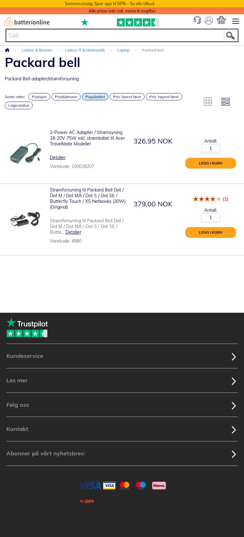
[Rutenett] (208, 101)
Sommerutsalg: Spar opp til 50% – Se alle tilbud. (110, 3)
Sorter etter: (15, 96)
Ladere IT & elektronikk (85, 50)
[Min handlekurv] (221, 20)
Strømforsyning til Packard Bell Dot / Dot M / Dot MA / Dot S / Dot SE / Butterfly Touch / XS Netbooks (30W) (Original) (87, 198)
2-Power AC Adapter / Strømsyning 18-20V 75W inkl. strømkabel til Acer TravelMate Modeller (87, 138)
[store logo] (27, 21)
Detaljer (58, 157)
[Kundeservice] (197, 22)
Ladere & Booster (37, 50)
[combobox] (122, 35)
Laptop (124, 50)
